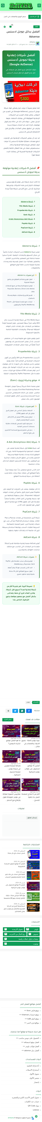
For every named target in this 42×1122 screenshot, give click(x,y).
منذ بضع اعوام (15, 738)
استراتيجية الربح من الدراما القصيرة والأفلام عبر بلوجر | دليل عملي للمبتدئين (14, 908)
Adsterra (27, 252)
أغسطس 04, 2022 (19, 861)
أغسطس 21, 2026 (19, 904)
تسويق (34, 934)
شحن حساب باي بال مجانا (16, 853)
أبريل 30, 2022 (20, 872)
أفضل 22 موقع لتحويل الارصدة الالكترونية (14, 865)
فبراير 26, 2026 (20, 893)
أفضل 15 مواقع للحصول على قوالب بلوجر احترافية (32, 769)
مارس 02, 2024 (20, 882)
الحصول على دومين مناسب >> (27, 1038)
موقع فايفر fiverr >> (31, 1011)
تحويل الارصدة (14, 929)
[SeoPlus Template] (32, 1118)
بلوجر (36, 27)
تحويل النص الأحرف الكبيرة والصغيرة (25, 1097)
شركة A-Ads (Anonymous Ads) (21, 219)
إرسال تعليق (32, 818)
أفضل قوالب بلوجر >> (31, 1046)
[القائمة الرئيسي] (39, 5)
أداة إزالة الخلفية (33, 1066)
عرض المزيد (8, 719)
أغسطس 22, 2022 (19, 851)
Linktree (36, 1110)
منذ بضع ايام (34, 738)
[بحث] (3, 5)
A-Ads (30, 448)
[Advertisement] (21, 628)
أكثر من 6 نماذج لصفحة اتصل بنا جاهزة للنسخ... (31, 797)
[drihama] (21, 5)
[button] (29, 711)
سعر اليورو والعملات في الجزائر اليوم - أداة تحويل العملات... (14, 17)
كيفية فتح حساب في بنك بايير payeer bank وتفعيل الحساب (15, 876)
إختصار (36, 1082)
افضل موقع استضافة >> (30, 1042)
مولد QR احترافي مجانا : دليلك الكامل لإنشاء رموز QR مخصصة (14, 897)
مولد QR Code (33, 1106)
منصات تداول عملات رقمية (21, 939)
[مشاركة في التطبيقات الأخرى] (8, 711)
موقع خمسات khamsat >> (29, 1015)
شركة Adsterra (27, 202)
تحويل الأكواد (34, 1074)
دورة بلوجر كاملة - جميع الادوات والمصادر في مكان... (31, 744)
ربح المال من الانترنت (15, 934)
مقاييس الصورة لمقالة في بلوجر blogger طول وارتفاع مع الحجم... (11, 797)
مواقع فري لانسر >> (31, 1023)
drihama (11, 1118)
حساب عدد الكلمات (32, 1102)
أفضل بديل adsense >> (30, 1050)
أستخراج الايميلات (32, 1070)
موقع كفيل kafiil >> (32, 1019)
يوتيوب (21, 944)
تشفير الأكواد (34, 1078)
